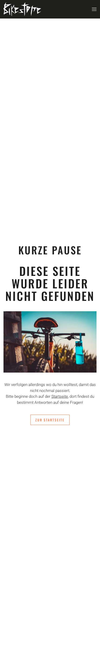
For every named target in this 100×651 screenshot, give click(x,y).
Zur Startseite (50, 419)
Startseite (59, 396)
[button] (94, 9)
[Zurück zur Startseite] (22, 9)
